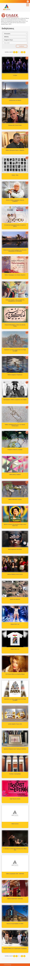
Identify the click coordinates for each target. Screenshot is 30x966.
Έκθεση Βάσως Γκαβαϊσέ (15, 474)
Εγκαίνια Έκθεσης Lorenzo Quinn (15, 574)
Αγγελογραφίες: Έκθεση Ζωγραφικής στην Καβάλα (15, 399)
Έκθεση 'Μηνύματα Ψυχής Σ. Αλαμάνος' (15, 150)
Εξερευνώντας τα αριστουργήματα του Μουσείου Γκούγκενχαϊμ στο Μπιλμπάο (15, 250)
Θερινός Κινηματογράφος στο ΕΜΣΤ (15, 923)
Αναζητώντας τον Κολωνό (15, 100)
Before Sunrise (15, 823)
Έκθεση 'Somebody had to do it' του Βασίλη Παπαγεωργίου (15, 425)
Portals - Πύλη (15, 175)
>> (24, 52)
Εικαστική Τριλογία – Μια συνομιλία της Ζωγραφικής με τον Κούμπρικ (15, 300)
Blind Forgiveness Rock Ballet (15, 549)
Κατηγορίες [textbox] (7, 33)
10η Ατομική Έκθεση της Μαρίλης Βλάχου (15, 674)
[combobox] (15, 33)
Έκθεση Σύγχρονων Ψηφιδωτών (15, 374)
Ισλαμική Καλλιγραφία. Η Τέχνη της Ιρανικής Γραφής (15, 325)
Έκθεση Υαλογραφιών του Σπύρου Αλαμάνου (15, 275)
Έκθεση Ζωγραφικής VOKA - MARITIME (15, 873)
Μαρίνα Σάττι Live (15, 624)
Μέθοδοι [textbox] (6, 36)
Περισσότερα (15, 65)
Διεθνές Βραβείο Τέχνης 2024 (15, 724)
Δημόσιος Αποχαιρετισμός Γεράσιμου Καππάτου (15, 749)
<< (14, 52)
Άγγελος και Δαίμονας (15, 599)
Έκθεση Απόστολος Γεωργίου (15, 499)
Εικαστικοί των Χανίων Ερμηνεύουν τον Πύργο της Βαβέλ (15, 350)
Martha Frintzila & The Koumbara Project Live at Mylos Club (15, 525)
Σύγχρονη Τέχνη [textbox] (8, 40)
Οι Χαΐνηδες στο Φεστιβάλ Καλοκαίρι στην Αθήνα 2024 (15, 849)
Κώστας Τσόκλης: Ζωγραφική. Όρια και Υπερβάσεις (15, 200)
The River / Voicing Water (15, 774)
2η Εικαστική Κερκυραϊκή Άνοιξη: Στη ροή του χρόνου (15, 225)
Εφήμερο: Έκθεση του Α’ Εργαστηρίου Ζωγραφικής (15, 948)
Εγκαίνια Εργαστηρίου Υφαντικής (15, 898)
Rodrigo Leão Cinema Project (15, 125)
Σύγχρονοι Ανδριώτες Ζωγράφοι (15, 449)
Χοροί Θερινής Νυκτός (15, 798)
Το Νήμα (15, 75)
